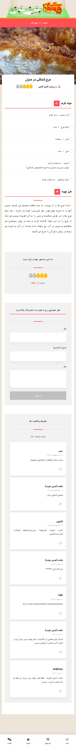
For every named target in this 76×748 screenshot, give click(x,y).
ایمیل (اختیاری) (59, 347)
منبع (47, 86)
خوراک (34, 23)
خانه (45, 23)
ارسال (38, 396)
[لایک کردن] (60, 469)
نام (65, 328)
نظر (64, 366)
